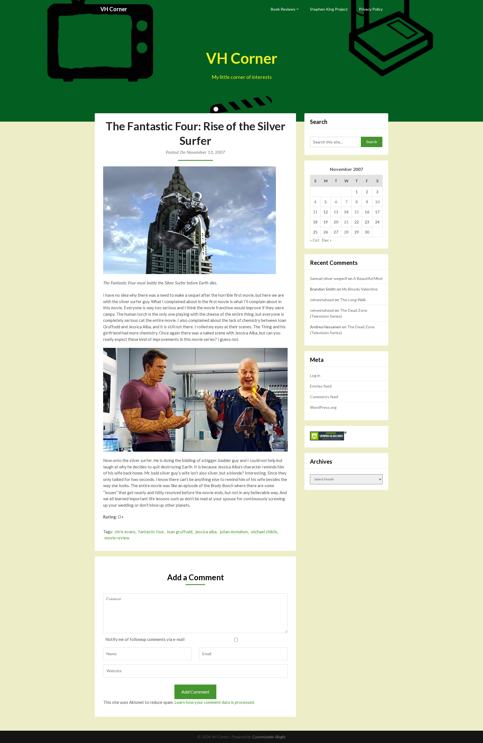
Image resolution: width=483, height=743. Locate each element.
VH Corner (113, 9)
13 (336, 211)
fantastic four (151, 531)
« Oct (314, 240)
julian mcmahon (234, 531)
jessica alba (206, 531)
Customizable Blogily (269, 737)
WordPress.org (323, 407)
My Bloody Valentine (360, 289)
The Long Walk (353, 299)
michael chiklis (264, 531)
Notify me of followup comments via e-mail (144, 639)
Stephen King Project (329, 9)
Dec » (327, 240)
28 (346, 232)
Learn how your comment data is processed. (214, 702)
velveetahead (322, 299)
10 (377, 201)
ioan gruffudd (179, 531)
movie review (117, 537)
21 (346, 222)
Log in (315, 375)
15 (356, 211)
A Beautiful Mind (367, 278)
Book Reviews (283, 9)
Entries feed (321, 386)
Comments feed (324, 396)
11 (315, 211)
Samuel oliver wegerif (328, 278)
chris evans (125, 531)
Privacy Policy (371, 9)
